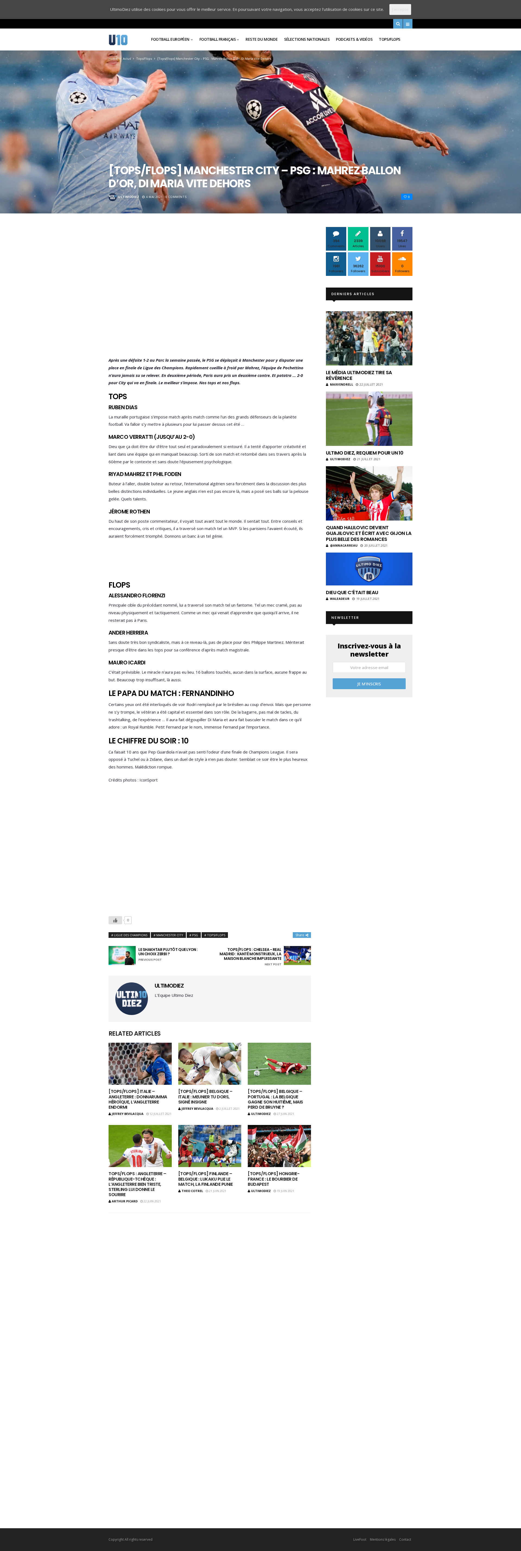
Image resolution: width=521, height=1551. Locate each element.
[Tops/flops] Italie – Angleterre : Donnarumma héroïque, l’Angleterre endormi (138, 1099)
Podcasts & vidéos (354, 39)
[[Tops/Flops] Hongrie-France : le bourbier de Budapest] (279, 1146)
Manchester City (169, 935)
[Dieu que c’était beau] (369, 569)
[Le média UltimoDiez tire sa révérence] (369, 338)
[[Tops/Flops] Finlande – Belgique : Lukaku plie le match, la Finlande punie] (210, 1146)
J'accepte (400, 9)
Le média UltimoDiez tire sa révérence (359, 375)
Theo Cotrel (192, 1191)
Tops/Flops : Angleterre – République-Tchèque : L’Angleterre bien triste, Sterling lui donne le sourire (137, 1184)
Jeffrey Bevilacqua (128, 1114)
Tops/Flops (389, 39)
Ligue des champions (130, 935)
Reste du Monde (262, 39)
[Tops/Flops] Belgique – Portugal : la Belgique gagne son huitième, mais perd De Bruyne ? (275, 1099)
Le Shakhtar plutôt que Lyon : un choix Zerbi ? (168, 954)
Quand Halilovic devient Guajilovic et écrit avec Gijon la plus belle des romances (368, 533)
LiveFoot (359, 1539)
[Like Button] (115, 920)
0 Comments (176, 197)
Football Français (217, 39)
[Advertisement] (210, 293)
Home (113, 58)
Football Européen (170, 39)
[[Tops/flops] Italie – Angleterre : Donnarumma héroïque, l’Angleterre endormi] (140, 1064)
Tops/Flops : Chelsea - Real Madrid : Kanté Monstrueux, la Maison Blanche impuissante (250, 956)
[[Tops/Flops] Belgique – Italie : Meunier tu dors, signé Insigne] (210, 1064)
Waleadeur (340, 599)
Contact (405, 1539)
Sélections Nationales (306, 39)
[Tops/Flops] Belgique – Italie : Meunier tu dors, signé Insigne (205, 1096)
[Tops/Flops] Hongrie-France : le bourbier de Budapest (273, 1179)
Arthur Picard (125, 1201)
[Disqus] (210, 1288)
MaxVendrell (341, 384)
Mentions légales (383, 1539)
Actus (127, 58)
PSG (195, 935)
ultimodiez (128, 197)
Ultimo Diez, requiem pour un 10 (364, 452)
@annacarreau (344, 545)
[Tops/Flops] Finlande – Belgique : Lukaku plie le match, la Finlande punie (205, 1179)
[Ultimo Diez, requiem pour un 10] (369, 419)
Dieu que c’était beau (352, 592)
